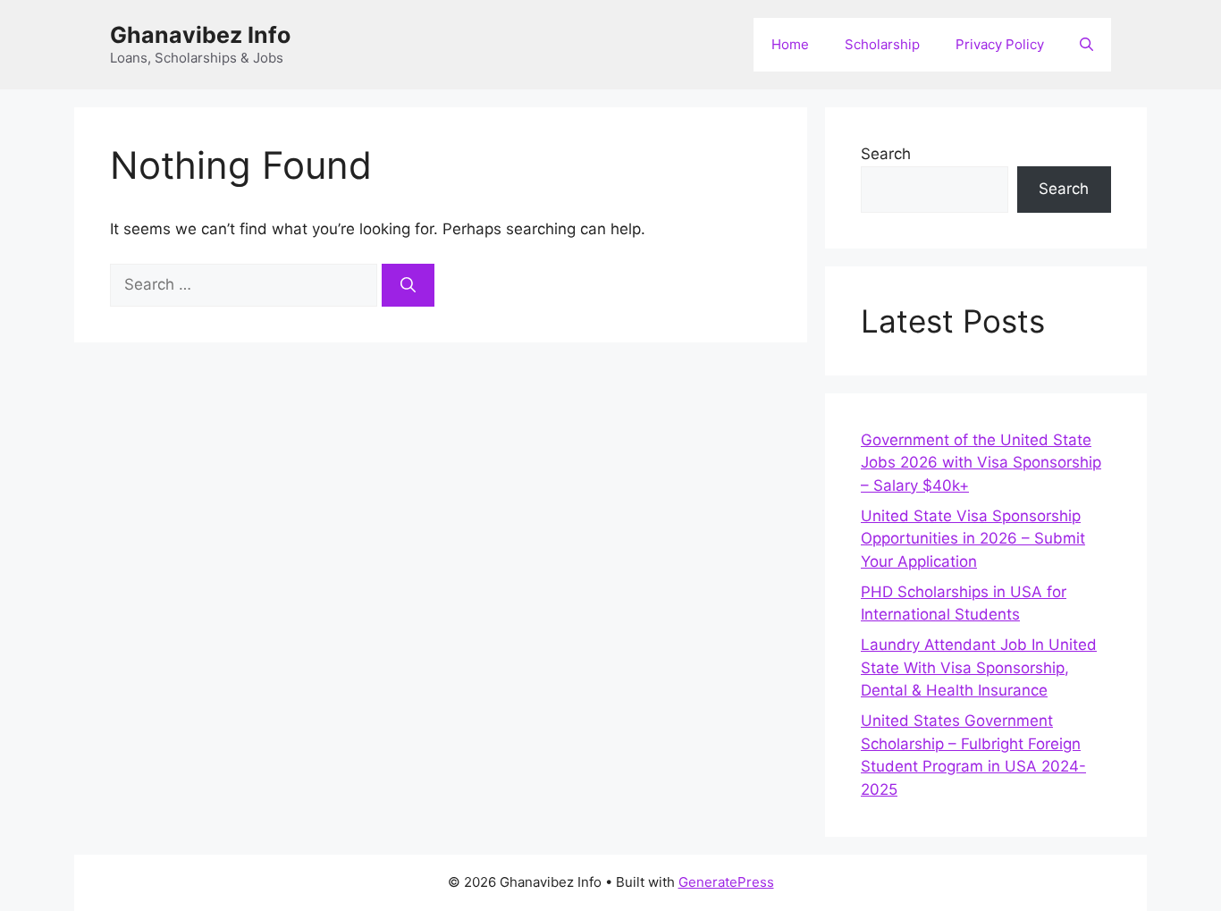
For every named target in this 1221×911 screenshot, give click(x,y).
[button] (1086, 45)
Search (886, 154)
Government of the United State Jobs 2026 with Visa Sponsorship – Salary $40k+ (981, 462)
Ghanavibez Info (200, 34)
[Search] (408, 285)
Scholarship (882, 44)
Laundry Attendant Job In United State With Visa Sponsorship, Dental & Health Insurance (979, 667)
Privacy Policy (1000, 44)
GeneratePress (726, 881)
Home (790, 44)
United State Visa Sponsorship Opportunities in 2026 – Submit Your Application (973, 538)
